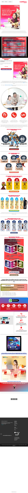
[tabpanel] (14, 294)
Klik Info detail (6, 66)
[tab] (7, 285)
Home (3, 1)
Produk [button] (6, 1)
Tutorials (15, 425)
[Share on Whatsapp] (11, 399)
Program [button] (10, 1)
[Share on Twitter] (15, 399)
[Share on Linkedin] (16, 399)
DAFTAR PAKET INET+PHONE (14, 191)
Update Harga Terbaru (6, 69)
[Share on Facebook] (13, 399)
